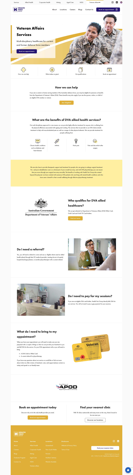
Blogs (80, 9)
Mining (32, 454)
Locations (63, 9)
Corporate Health (35, 450)
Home (16, 441)
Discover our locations (95, 420)
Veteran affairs (34, 466)
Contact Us (89, 9)
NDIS (31, 462)
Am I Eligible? (66, 103)
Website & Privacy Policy (69, 445)
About (54, 9)
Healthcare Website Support (111, 456)
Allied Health (34, 445)
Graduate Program (19, 458)
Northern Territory (51, 458)
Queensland (49, 445)
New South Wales (51, 450)
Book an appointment (26, 51)
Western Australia (51, 462)
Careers (72, 9)
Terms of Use (65, 450)
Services (33, 441)
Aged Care (33, 458)
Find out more (75, 218)
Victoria (48, 454)
